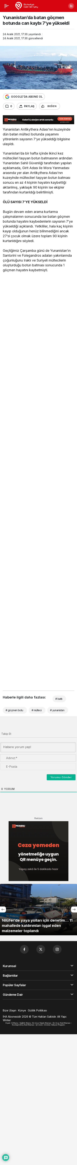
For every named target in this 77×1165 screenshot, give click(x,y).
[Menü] (6, 6)
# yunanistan (57, 710)
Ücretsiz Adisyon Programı (54, 1025)
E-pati (8, 1023)
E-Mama (15, 1023)
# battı (58, 698)
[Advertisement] (38, 317)
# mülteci (37, 710)
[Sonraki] (74, 909)
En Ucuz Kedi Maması (61, 1023)
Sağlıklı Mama (25, 1023)
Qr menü (39, 1025)
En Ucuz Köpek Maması (41, 1023)
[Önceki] (3, 909)
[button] (71, 6)
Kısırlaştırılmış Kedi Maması (23, 1025)
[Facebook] (24, 949)
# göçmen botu (14, 710)
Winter (7, 1020)
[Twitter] (40, 949)
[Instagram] (57, 949)
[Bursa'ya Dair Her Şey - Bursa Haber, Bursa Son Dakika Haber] (26, 5)
